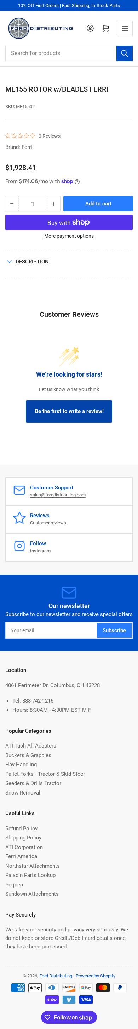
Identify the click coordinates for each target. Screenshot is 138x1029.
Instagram (40, 550)
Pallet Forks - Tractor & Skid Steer (45, 774)
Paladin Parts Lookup (30, 875)
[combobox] (69, 53)
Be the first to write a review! (69, 411)
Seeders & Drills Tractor (33, 783)
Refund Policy (21, 828)
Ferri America (21, 856)
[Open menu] (125, 28)
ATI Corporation (24, 847)
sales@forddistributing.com (58, 495)
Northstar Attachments (32, 866)
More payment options (69, 236)
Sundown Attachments (32, 894)
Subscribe (114, 630)
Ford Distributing (55, 975)
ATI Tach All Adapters (30, 746)
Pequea (14, 885)
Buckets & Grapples (28, 755)
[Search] (124, 53)
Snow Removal (22, 793)
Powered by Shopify (95, 975)
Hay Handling (21, 764)
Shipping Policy (23, 838)
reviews (58, 522)
